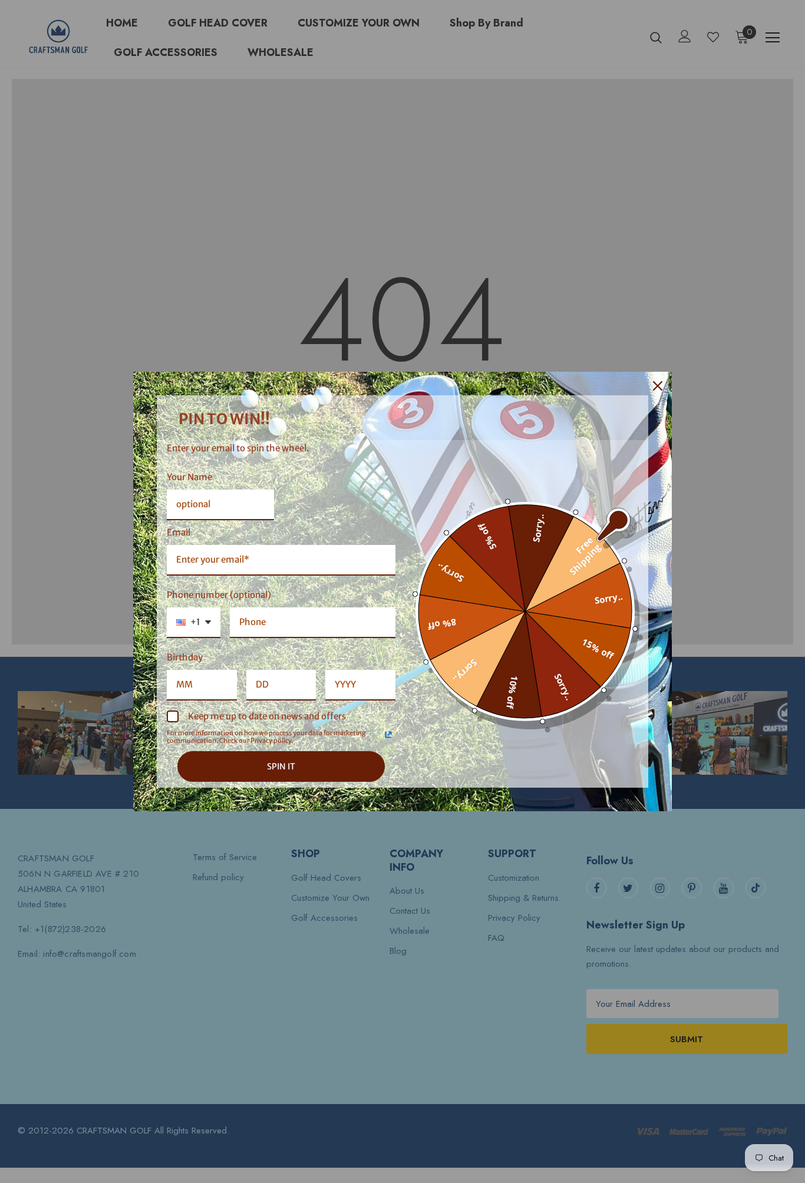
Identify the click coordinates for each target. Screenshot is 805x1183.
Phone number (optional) (219, 594)
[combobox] (193, 622)
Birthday (185, 657)
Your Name (189, 477)
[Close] (658, 386)
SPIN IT (281, 766)
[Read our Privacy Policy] (388, 735)
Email (178, 532)
